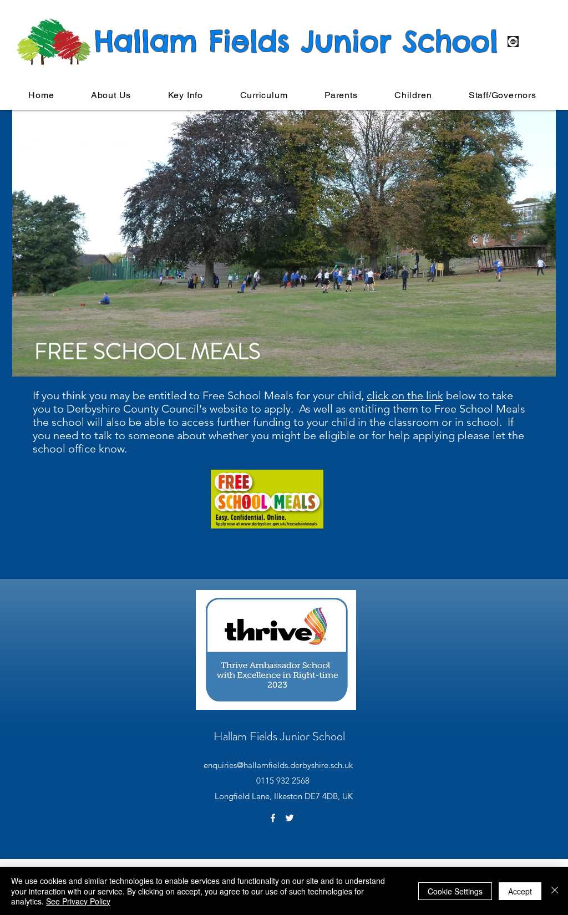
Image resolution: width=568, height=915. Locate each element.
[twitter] (289, 818)
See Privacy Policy (78, 901)
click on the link (405, 395)
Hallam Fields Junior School (279, 736)
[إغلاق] (554, 891)
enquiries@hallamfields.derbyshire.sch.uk (278, 765)
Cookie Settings (455, 891)
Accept (520, 891)
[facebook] (272, 818)
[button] (111, 95)
